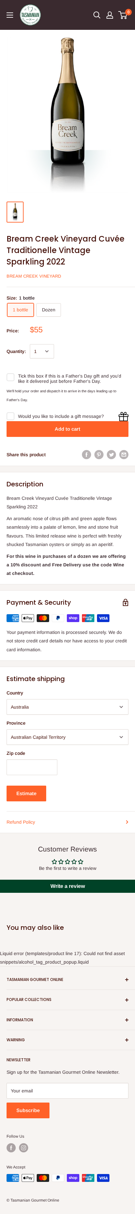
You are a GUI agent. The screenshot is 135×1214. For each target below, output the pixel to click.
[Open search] (97, 15)
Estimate (26, 793)
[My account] (109, 15)
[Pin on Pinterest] (99, 454)
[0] (123, 15)
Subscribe (28, 1110)
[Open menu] (10, 15)
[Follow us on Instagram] (23, 1147)
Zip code (16, 753)
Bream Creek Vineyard (34, 276)
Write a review (67, 886)
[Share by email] (123, 454)
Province (16, 723)
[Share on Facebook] (86, 454)
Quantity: (16, 351)
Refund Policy (21, 822)
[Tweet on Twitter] (111, 454)
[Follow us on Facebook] (11, 1147)
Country (15, 692)
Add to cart (67, 429)
